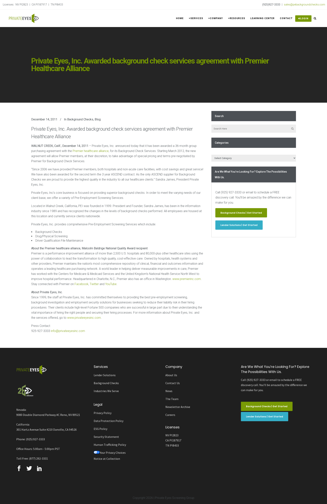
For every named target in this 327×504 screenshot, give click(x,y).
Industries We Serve (106, 391)
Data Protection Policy (108, 421)
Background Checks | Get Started (241, 212)
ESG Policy (100, 429)
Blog (98, 119)
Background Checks (80, 119)
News (168, 391)
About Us (171, 375)
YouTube (111, 284)
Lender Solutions (105, 375)
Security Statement (106, 437)
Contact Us (172, 383)
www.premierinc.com (186, 279)
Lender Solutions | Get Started (239, 225)
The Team (171, 399)
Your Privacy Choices (113, 452)
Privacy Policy (102, 413)
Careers (170, 415)
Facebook (81, 284)
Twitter (94, 284)
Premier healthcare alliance (91, 151)
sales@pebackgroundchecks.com (304, 4)
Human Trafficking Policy (110, 445)
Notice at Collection (107, 459)
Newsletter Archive (177, 407)
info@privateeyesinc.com (68, 331)
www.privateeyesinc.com (84, 317)
